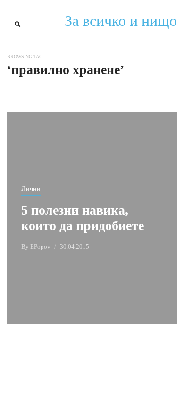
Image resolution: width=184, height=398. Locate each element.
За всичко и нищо (121, 20)
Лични (31, 188)
